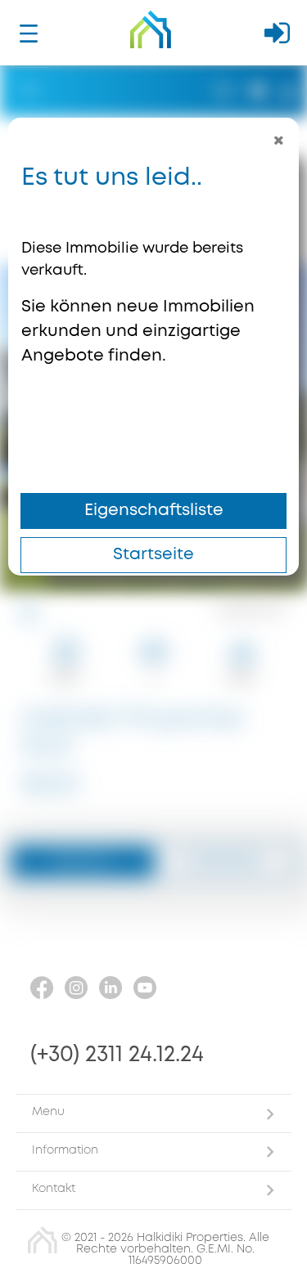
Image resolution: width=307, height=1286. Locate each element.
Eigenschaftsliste (153, 510)
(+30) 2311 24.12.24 (117, 1055)
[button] (153, 1113)
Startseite (153, 554)
